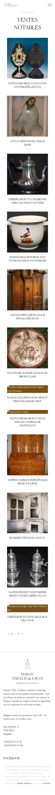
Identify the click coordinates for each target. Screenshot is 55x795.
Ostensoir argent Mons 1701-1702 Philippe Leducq (27, 61)
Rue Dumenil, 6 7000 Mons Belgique (11, 730)
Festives (46, 783)
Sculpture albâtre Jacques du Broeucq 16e (27, 351)
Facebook (12, 758)
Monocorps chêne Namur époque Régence (27, 293)
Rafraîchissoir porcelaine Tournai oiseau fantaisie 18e (27, 235)
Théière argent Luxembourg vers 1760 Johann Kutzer (27, 177)
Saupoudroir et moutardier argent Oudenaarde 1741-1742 (27, 570)
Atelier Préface (24, 783)
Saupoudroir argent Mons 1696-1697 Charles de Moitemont (27, 422)
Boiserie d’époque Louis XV (27, 537)
